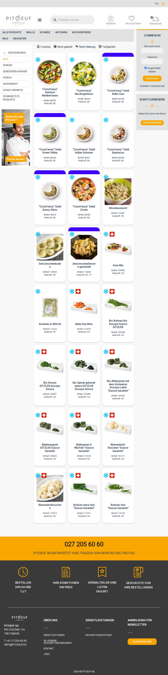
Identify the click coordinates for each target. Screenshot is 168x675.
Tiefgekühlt (108, 46)
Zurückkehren (17, 52)
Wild (5, 38)
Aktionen (61, 32)
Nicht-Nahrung (87, 46)
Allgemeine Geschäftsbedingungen (58, 641)
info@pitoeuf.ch (15, 644)
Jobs (47, 654)
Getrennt (111, 23)
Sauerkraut (10, 84)
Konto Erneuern (152, 122)
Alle (5, 59)
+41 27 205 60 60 (16, 640)
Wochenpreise (81, 32)
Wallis (30, 32)
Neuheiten (19, 38)
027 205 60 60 (84, 544)
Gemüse (7, 65)
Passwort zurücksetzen (152, 86)
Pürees (7, 77)
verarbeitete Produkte (11, 98)
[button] (39, 20)
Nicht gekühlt (64, 46)
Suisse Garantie (13, 90)
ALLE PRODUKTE (11, 32)
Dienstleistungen (54, 635)
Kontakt (49, 648)
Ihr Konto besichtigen (99, 635)
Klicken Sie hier (142, 641)
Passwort (152, 57)
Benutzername (152, 46)
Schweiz (45, 32)
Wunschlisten (133, 23)
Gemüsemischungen (15, 71)
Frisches (46, 46)
